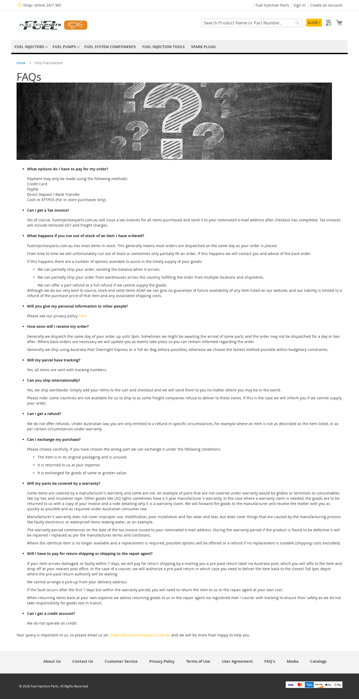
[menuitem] (30, 46)
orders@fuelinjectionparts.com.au (140, 634)
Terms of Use (198, 661)
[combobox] (251, 23)
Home (21, 63)
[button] (314, 23)
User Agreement (237, 661)
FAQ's (269, 661)
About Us (52, 661)
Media (293, 661)
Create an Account (326, 5)
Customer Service (121, 661)
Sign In (300, 5)
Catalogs (318, 661)
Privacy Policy (162, 661)
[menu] (179, 46)
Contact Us (82, 661)
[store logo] (53, 25)
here (83, 315)
